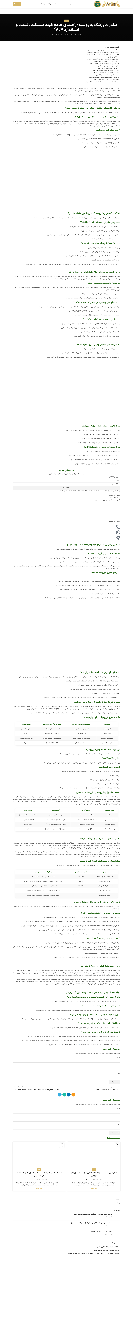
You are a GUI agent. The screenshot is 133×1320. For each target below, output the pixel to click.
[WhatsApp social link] (64, 1094)
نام (119, 1065)
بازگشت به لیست (66, 1088)
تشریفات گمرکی (109, 426)
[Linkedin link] (69, 1094)
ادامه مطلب (94, 1188)
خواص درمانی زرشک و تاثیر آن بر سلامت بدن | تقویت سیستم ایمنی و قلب (90, 1254)
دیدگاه (118, 1057)
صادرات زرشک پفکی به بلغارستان (104, 1247)
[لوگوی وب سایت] (110, 4)
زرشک (66, 21)
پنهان (107, 47)
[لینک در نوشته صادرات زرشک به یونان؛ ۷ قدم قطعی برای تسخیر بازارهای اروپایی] (93, 1156)
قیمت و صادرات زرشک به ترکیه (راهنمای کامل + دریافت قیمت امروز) (39, 1174)
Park (92, 1179)
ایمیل (118, 1073)
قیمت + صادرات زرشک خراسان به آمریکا (100, 1232)
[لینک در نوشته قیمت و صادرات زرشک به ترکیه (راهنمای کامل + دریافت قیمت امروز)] (39, 1156)
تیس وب (40, 1316)
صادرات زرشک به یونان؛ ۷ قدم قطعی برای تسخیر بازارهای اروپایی (94, 1174)
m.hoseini (69, 34)
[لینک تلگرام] (60, 1094)
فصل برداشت (89, 852)
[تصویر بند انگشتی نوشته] (117, 1216)
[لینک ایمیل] (73, 1094)
